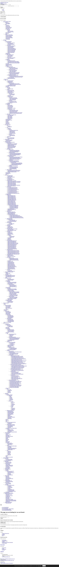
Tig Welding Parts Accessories (12, 491)
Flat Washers (8, 281)
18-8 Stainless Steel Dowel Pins (14, 130)
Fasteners (3, 541)
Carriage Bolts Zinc (10, 43)
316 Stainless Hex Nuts (11, 90)
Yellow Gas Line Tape (11, 31)
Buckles (7, 272)
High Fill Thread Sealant (9, 34)
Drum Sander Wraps (10, 443)
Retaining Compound (8, 36)
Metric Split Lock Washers (13, 293)
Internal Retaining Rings (11, 138)
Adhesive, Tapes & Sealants (6, 21)
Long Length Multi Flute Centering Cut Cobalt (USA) (18, 358)
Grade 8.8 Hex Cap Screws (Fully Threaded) (13, 62)
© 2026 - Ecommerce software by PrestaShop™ (6, 563)
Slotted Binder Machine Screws (12, 199)
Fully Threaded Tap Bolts (10, 54)
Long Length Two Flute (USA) (15, 376)
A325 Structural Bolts (9, 41)
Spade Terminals (8, 318)
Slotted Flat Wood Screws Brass (14, 259)
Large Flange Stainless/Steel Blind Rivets (16, 163)
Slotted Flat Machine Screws (11, 200)
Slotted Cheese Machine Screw (12, 212)
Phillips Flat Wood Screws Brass (14, 258)
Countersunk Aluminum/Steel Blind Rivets (15, 153)
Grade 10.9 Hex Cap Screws (11, 60)
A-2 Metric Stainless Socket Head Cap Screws (16, 216)
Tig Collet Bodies (10, 487)
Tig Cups (9, 488)
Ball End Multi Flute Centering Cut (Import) (17, 368)
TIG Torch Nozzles (8, 483)
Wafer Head (9, 239)
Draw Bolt (9, 260)
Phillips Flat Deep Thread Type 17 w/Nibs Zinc (14, 182)
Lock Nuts (8, 104)
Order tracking (4, 547)
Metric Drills (9, 346)
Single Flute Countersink (11, 330)
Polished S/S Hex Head (11, 77)
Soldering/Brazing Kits (9, 480)
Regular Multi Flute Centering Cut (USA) (16, 360)
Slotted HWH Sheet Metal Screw (12, 246)
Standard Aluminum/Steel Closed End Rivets (15, 158)
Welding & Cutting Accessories (8, 493)
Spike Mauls (9, 417)
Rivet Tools (7, 420)
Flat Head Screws (10, 178)
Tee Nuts (7, 121)
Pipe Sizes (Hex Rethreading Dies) (14, 339)
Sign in (3, 548)
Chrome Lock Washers (11, 290)
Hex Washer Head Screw (11, 179)
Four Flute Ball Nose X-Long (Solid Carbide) (16, 381)
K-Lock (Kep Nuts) (10, 106)
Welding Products (5, 457)
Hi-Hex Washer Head (10, 229)
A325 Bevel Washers (10, 301)
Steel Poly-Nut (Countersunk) (12, 146)
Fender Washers (8, 278)
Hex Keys (7, 419)
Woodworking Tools (7, 432)
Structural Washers (9, 300)
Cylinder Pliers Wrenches (9, 495)
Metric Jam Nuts (10, 116)
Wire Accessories (6, 309)
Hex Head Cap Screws (9, 66)
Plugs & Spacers (6, 139)
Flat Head (9, 231)
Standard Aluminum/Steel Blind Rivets (15, 154)
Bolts (5, 40)
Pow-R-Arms (11, 399)
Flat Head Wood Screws (11, 262)
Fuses (4, 303)
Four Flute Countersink (11, 329)
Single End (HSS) (11, 354)
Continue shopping (3, 16)
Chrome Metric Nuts (10, 115)
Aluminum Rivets (10, 149)
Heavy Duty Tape (8, 32)
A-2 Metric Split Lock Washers (14, 294)
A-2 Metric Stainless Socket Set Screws (15, 215)
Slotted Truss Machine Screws (12, 203)
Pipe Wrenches (10, 431)
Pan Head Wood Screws (11, 263)
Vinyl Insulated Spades (11, 321)
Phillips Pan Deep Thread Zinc (12, 183)
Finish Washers (8, 280)
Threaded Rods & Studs (7, 274)
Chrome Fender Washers (11, 279)
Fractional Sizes (12, 334)
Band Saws (9, 451)
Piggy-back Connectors (9, 308)
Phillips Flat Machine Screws (11, 195)
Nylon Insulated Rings (11, 316)
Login (3, 9)
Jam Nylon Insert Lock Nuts (13, 111)
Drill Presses (7, 435)
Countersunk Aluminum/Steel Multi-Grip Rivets (14, 170)
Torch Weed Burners (6, 492)
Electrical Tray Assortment (7, 322)
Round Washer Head (10, 227)
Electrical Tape (8, 26)
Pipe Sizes (11, 336)
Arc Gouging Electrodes (9, 459)
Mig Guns (7, 470)
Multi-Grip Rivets (9, 169)
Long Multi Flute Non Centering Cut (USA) (17, 369)
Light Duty (11, 398)
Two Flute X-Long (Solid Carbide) (14, 387)
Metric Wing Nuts (10, 117)
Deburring (7, 332)
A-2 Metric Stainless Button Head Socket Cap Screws (17, 217)
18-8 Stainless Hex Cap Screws (12, 74)
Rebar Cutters (7, 328)
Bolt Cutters (7, 327)
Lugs (4, 304)
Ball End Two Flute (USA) (15, 375)
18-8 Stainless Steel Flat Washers (12, 282)
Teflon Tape (8, 29)
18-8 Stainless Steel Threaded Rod (10, 275)
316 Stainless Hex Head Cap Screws (13, 75)
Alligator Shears (8, 324)
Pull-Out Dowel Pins (12, 132)
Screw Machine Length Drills (11, 349)
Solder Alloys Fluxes (8, 462)
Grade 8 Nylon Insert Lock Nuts (14, 110)
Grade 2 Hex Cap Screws (11, 67)
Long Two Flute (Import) (14, 372)
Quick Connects (8, 464)
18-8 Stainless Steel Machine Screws (13, 205)
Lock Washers (8, 288)
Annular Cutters (8, 325)
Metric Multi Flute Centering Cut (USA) (16, 359)
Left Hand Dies (10, 340)
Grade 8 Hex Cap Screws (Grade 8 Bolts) (14, 72)
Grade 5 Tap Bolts (10, 56)
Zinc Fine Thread (12, 94)
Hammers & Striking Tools (10, 410)
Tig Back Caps (10, 486)
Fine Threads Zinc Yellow (13, 101)
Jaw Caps (11, 397)
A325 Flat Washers (10, 302)
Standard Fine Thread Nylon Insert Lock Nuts (16, 113)
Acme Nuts (7, 86)
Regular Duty (13, 404)
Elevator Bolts (8, 53)
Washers (5, 277)
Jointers (7, 438)
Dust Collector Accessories (9, 436)
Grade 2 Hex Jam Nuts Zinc (13, 97)
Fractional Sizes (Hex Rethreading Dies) (15, 337)
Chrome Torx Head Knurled (11, 50)
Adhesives (6, 22)
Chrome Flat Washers (11, 284)
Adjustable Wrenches (10, 429)
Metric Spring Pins (12, 134)
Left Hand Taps (10, 390)
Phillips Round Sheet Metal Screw (12, 244)
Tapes (5, 24)
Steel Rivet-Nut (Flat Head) (11, 147)
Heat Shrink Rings (10, 317)
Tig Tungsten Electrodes (11, 490)
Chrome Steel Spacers (9, 140)
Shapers (7, 455)
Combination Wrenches (11, 430)
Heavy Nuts (7, 123)
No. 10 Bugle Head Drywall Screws (12, 187)
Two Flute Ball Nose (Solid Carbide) (14, 384)
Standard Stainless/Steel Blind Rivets (16, 164)
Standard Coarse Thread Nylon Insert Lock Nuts (16, 112)
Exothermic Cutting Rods (7, 460)
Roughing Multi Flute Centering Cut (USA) (17, 362)
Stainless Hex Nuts (10, 81)
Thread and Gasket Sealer (9, 37)
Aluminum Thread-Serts (11, 145)
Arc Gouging (6, 458)
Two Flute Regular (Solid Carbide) (14, 386)
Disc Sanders (9, 446)
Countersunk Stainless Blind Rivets (14, 160)
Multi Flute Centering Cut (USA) (14, 355)
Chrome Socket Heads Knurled (12, 48)
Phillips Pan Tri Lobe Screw (11, 256)
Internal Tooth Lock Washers (13, 297)
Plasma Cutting (6, 475)
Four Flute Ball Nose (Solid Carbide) (14, 380)
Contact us (2, 551)
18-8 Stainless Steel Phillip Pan (14, 206)
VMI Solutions (4, 540)
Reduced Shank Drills (11, 347)
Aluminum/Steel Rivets (11, 152)
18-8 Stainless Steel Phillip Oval (14, 207)
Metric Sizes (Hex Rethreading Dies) (14, 338)
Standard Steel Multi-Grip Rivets (12, 171)
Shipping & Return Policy (5, 533)
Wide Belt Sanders (10, 449)
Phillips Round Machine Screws (12, 197)
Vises (6, 456)
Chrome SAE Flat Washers (13, 285)
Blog (2, 535)
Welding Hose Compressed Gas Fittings (11, 500)
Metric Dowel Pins (12, 131)
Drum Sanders (9, 447)
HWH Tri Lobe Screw (11, 255)
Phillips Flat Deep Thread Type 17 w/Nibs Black (14, 181)
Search (2, 518)
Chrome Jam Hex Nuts (11, 92)
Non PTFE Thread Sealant (9, 35)
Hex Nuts (7, 89)
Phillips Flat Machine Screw (11, 211)
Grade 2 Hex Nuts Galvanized (13, 98)
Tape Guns (7, 33)
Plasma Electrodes (8, 477)
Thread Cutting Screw (9, 249)
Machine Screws (8, 194)
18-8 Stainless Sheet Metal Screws (12, 240)
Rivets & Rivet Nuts (7, 141)
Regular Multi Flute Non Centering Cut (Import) (17, 366)
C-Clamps (11, 401)
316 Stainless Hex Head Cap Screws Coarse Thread (16, 76)
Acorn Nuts (8, 87)
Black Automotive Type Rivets (12, 155)
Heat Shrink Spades (10, 319)
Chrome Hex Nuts (10, 91)
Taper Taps (9, 392)
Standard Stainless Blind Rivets (14, 165)
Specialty (12, 405)
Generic (9, 30)
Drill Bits (7, 341)
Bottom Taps (9, 389)
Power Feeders (8, 441)
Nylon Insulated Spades (11, 320)
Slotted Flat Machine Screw (11, 213)
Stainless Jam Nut (10, 82)
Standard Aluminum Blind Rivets (14, 151)
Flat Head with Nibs (10, 261)
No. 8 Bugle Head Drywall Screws (12, 192)
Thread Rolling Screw (9, 254)
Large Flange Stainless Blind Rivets (14, 161)
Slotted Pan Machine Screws (11, 201)
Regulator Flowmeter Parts (9, 465)
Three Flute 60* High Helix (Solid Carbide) (15, 383)
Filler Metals (6, 461)
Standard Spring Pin (12, 135)
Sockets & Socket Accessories (10, 424)
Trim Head (9, 238)
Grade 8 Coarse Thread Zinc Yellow (14, 73)
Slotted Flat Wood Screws (11, 267)
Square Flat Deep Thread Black (12, 184)
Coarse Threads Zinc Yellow (13, 102)
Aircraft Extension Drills (11, 342)
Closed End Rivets (11, 156)
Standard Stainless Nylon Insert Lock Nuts (15, 84)
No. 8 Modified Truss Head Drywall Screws (13, 193)
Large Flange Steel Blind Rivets (14, 167)
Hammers (9, 415)
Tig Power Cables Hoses (11, 489)
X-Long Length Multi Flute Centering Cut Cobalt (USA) (18, 363)
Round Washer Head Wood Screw (12, 266)
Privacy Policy (40, 565)
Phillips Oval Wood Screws (11, 265)
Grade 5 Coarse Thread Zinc (13, 70)
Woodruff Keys (10, 126)
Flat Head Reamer (10, 232)
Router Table (7, 442)
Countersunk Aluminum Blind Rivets (14, 150)
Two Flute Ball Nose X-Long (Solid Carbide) (15, 385)
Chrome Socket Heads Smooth (12, 49)
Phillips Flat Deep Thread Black (12, 180)
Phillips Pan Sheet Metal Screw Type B (13, 243)
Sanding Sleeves (10, 444)
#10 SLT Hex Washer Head (13, 220)
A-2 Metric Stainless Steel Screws (13, 214)
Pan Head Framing (12, 236)
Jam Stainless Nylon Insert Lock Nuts (14, 83)
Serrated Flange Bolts (9, 64)
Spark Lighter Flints (8, 497)
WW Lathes (7, 439)
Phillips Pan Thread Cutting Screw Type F (13, 252)
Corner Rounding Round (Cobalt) (14, 353)
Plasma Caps (7, 476)
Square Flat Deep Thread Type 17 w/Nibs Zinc (14, 185)
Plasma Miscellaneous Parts (9, 478)
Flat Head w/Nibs (10, 176)
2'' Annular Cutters (10, 326)
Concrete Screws (8, 177)
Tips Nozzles (7, 466)
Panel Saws (9, 452)
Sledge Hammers (10, 416)
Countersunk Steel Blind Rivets (14, 166)
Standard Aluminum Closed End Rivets (15, 157)
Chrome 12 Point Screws (11, 52)
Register (3, 10)
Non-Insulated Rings (10, 315)
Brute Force (13, 402)
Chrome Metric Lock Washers (13, 295)
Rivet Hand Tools (8, 173)
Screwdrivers (9, 423)
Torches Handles (8, 467)
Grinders (7, 437)
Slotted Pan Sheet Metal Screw (12, 247)
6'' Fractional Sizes (12, 344)
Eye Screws (8, 269)
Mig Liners (9, 473)
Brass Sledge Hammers (11, 412)
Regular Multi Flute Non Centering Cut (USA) (17, 370)
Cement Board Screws (9, 175)
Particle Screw (8, 225)
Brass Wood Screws (11, 257)
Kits (11, 407)
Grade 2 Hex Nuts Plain (13, 99)
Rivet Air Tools (8, 172)
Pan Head (9, 235)
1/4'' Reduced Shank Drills (13, 348)
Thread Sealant (8, 39)
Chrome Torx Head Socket (11, 51)
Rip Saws (9, 453)
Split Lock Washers (10, 299)
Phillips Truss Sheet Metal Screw (12, 245)
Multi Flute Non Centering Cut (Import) (15, 364)
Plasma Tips (7, 479)
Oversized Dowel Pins (12, 133)
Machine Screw (6, 79)
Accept (44, 565)
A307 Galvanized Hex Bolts (11, 78)
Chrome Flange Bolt (10, 47)
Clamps (9, 400)
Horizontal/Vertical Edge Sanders (12, 448)
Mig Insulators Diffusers (11, 472)
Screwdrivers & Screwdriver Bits (11, 422)
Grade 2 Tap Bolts (10, 55)
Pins (7, 127)
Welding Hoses (8, 501)
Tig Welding (6, 484)
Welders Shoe (13, 409)
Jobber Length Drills (10, 345)
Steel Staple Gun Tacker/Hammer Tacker (11, 428)
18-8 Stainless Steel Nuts (9, 80)
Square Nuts (7, 120)
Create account (4, 549)
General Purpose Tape (9, 27)
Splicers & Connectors (7, 305)
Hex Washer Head (10, 219)
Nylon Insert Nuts (8, 119)
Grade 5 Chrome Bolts (12, 71)
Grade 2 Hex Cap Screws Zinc (14, 68)
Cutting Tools (6, 323)
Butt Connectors (8, 307)
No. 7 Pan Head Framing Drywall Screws (13, 191)
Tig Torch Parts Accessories (10, 485)
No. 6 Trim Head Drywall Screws (12, 190)
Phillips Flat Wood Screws (11, 264)
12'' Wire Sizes (11, 343)
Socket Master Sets (10, 426)
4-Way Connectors (8, 306)
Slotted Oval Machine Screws (11, 202)
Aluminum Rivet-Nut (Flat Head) (12, 144)
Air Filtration (7, 433)
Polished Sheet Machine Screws (12, 209)
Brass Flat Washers (10, 283)
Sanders (7, 445)
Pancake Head (9, 237)
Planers (7, 440)
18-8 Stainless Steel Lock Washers (12, 289)
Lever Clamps (13, 408)
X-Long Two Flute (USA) (14, 379)
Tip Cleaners (7, 498)
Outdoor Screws (8, 222)
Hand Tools (6, 393)
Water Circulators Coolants (9, 499)
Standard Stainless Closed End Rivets (14, 159)
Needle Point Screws (9, 218)
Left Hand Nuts (8, 103)
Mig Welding (6, 469)
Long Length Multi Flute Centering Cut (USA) (17, 357)
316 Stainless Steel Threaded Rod (10, 276)
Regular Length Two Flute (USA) (15, 377)
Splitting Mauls (10, 418)
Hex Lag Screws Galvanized (11, 57)
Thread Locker (8, 38)
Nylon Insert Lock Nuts (11, 109)
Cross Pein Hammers (10, 413)
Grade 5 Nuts (10, 93)
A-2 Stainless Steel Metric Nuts (12, 114)
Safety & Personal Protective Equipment (7, 542)
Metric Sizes (11, 335)
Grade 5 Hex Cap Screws (11, 69)
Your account (2, 544)
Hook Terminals (8, 313)
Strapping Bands (8, 273)
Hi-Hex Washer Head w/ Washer (12, 230)
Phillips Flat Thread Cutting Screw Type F (13, 250)
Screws (5, 174)
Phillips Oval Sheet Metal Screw (12, 242)
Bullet (10, 396)
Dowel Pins (10, 129)
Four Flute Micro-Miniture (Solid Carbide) (15, 382)
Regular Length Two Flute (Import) (16, 373)
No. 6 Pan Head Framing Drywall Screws (13, 189)
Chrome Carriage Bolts (11, 46)
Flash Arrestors (8, 463)
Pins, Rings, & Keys (7, 124)
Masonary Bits (8, 388)
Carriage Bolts (8, 42)
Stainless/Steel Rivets (13, 162)
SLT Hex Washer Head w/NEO (12, 221)
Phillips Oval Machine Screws (12, 196)
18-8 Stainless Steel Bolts (11, 44)
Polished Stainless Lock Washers (12, 298)
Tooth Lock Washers (11, 296)
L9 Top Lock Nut (10, 107)
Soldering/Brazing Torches (9, 481)
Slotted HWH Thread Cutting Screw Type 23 (14, 253)
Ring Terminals (8, 314)
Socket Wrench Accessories (11, 425)
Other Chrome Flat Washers (13, 286)
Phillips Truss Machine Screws (12, 198)
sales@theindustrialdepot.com (4, 2)
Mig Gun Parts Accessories (10, 471)
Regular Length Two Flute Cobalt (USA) (16, 378)
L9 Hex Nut (9, 95)
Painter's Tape (8, 28)
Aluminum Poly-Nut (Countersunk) (12, 143)
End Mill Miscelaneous (11, 352)
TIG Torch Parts (6, 482)
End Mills (7, 350)
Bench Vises (10, 395)
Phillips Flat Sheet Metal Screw (12, 241)
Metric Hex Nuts (10, 118)
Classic (12, 406)
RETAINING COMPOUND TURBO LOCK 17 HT (7, 560)
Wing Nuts (7, 122)
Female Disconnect (8, 312)
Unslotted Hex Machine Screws (12, 204)
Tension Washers (8, 287)
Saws (6, 421)
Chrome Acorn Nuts (10, 88)
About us (3, 534)
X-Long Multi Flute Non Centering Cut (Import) (17, 367)
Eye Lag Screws (10, 270)
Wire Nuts (5, 310)
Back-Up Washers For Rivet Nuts (10, 142)
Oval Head (9, 234)
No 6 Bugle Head (12, 223)
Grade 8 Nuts (10, 100)
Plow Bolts (7, 63)
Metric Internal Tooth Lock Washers (14, 292)
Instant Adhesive (8, 23)
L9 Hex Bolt (7, 59)
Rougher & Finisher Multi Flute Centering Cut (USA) (18, 361)
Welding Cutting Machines (8, 502)
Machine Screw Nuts (10, 96)
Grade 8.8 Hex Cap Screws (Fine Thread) (13, 61)
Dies (7, 333)
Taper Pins (9, 136)
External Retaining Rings (11, 137)
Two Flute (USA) (12, 374)
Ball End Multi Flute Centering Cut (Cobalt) (17, 356)
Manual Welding (6, 468)
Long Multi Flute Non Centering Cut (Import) (17, 365)
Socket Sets (9, 427)
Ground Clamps (8, 496)
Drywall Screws (8, 186)
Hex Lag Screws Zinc (10, 58)
